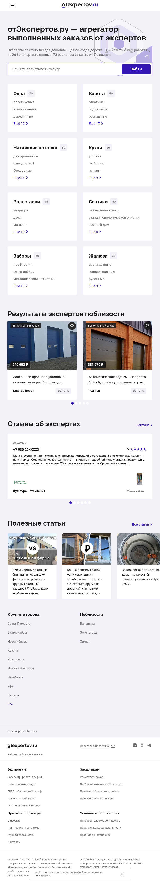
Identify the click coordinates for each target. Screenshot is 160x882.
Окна (19, 93)
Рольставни (26, 202)
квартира (20, 210)
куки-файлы (79, 872)
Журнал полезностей (21, 834)
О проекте (14, 820)
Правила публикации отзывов (99, 791)
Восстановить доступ (21, 784)
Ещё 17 (94, 124)
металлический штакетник (34, 279)
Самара (13, 695)
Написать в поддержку (94, 745)
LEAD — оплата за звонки (24, 805)
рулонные (96, 279)
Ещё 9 (93, 178)
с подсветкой (23, 163)
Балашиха (87, 623)
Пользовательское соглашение (100, 820)
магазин (20, 225)
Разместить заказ (91, 777)
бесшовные (22, 170)
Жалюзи (98, 256)
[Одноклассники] (142, 745)
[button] (72, 403)
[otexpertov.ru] (80, 5)
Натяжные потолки (35, 147)
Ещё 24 (19, 178)
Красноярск (16, 659)
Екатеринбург (18, 632)
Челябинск (15, 677)
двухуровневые (25, 156)
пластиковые (23, 102)
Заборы (22, 256)
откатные (96, 102)
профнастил (23, 264)
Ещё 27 (19, 124)
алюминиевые (24, 109)
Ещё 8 (93, 232)
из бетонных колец (103, 210)
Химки (85, 641)
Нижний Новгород (21, 668)
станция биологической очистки (114, 217)
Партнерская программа (23, 827)
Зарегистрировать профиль (25, 777)
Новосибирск (17, 641)
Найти (136, 69)
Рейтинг (142, 425)
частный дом (99, 225)
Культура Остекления (29, 491)
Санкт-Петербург (20, 623)
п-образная (97, 163)
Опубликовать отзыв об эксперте (101, 784)
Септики (98, 202)
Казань (13, 650)
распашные (98, 116)
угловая (95, 156)
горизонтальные (102, 271)
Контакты (14, 841)
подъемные (98, 109)
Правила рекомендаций (95, 834)
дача (17, 217)
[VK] (135, 745)
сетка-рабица (23, 271)
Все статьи (140, 524)
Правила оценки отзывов (96, 798)
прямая (94, 170)
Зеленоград (88, 632)
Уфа (10, 686)
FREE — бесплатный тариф (25, 791)
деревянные (23, 116)
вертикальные (100, 264)
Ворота (97, 93)
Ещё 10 (19, 232)
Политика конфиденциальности (100, 827)
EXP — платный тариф (22, 798)
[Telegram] (149, 745)
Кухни (95, 147)
